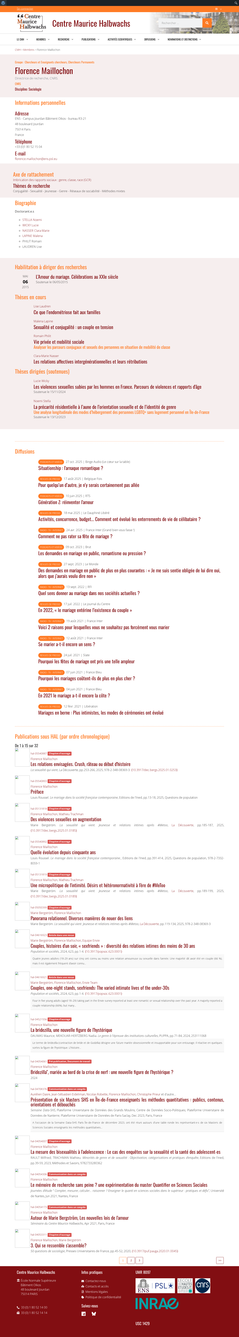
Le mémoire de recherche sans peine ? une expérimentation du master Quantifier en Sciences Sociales (119, 1184)
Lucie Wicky (41, 381)
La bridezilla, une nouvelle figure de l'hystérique (71, 1029)
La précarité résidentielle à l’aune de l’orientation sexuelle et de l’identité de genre (105, 406)
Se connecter (25, 8)
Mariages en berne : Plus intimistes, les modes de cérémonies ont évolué (101, 712)
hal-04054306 (39, 1174)
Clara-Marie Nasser (46, 356)
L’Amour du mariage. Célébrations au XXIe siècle (77, 276)
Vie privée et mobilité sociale (59, 341)
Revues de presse (50, 479)
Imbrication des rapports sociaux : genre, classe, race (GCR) (52, 180)
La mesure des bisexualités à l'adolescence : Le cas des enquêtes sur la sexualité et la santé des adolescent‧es (126, 1151)
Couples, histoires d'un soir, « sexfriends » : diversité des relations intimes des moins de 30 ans (113, 945)
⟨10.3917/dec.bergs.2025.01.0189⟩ (54, 896)
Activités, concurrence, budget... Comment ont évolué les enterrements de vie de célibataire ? (119, 518)
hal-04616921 (39, 977)
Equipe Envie (91, 940)
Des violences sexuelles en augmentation (66, 818)
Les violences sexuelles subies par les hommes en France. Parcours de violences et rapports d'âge (117, 386)
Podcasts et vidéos (51, 462)
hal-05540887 (39, 753)
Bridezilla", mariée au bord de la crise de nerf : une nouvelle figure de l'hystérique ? (102, 1071)
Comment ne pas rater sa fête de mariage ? (75, 535)
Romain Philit (42, 336)
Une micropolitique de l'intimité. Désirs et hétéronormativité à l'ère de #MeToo (98, 884)
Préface (37, 791)
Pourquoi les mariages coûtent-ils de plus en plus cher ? (86, 678)
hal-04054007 (39, 1141)
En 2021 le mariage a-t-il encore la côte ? (74, 695)
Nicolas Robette (97, 1094)
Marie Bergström (42, 913)
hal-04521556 (39, 1019)
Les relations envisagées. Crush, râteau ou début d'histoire (81, 763)
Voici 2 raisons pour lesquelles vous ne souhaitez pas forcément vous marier (103, 626)
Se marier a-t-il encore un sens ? (66, 643)
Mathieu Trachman (71, 814)
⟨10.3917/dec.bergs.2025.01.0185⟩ (54, 830)
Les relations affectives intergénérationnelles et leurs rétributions (90, 361)
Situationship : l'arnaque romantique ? (70, 467)
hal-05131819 (39, 874)
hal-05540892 (39, 841)
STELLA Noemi (32, 220)
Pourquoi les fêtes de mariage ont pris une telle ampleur (86, 661)
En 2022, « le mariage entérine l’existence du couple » (85, 609)
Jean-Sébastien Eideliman (68, 1094)
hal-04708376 (39, 1089)
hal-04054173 (39, 1207)
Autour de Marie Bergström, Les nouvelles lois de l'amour (80, 1217)
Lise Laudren (42, 306)
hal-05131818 (39, 808)
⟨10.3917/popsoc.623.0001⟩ (103, 951)
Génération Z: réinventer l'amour (66, 501)
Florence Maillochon (44, 759)
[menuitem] (3, 3)
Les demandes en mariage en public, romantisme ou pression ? (92, 552)
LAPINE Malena (32, 236)
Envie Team (89, 983)
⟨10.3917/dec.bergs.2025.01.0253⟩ (154, 770)
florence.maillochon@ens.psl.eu (36, 159)
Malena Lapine (43, 321)
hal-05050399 (39, 907)
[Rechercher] (207, 23)
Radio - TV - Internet (51, 530)
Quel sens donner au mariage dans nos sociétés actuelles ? (89, 592)
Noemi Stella (42, 401)
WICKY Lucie (30, 225)
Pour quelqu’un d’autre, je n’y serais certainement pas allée (88, 484)
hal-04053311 (39, 1234)
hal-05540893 (39, 781)
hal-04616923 (39, 935)
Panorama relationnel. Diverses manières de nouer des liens (82, 917)
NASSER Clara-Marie (35, 231)
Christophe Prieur (148, 1094)
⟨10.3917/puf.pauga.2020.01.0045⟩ (155, 1251)
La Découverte (182, 825)
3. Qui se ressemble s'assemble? (58, 1245)
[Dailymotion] (83, 1313)
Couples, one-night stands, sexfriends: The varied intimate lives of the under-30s (100, 987)
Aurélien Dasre (40, 1094)
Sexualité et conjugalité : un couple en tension (73, 326)
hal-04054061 (39, 1061)
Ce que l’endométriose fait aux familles (67, 311)
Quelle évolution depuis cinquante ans (63, 851)
